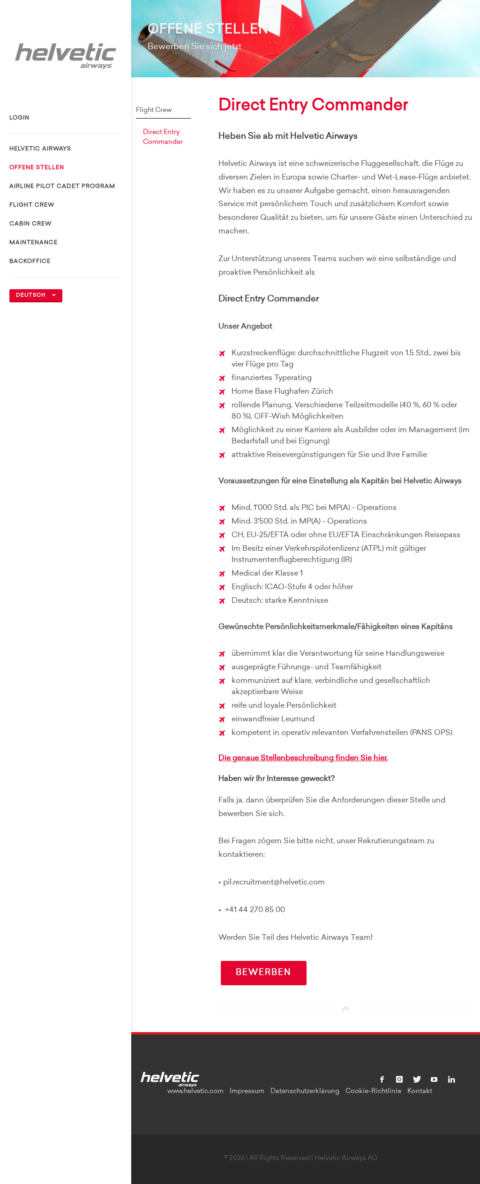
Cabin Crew (30, 224)
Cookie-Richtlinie (373, 1091)
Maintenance (33, 243)
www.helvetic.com (195, 1091)
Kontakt (419, 1091)
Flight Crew (31, 205)
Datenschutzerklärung (304, 1091)
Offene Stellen (36, 168)
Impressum (247, 1091)
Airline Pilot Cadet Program (62, 186)
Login (19, 118)
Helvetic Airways (40, 149)
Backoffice (30, 261)
